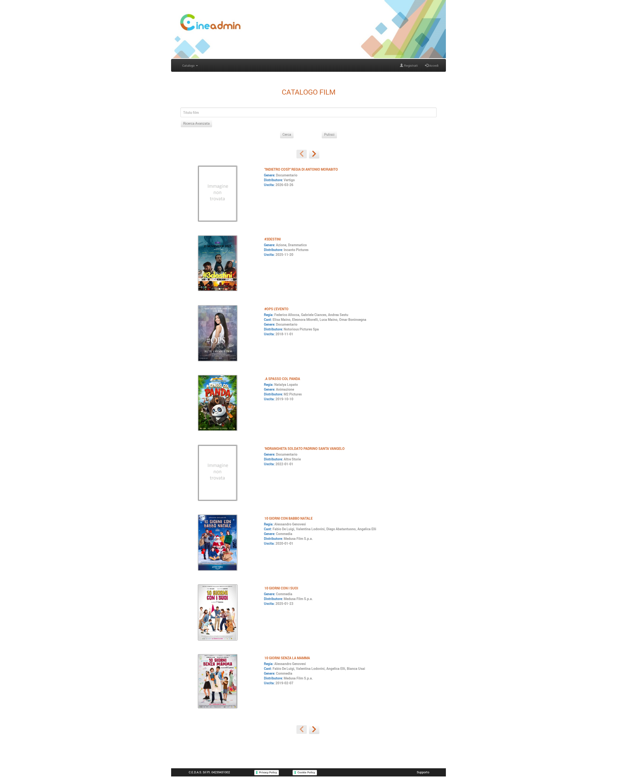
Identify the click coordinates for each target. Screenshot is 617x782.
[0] (301, 154)
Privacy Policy (268, 772)
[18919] (217, 681)
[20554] (217, 543)
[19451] (217, 403)
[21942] (217, 473)
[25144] (217, 612)
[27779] (217, 193)
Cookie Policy (306, 772)
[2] (314, 154)
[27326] (217, 263)
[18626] (217, 333)
